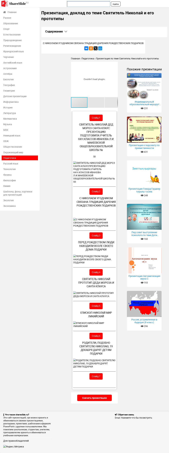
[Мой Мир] (100, 48)
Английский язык (12, 62)
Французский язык (13, 51)
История (8, 107)
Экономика (9, 205)
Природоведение (12, 40)
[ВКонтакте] (86, 48)
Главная (12, 12)
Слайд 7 (96, 376)
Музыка (7, 124)
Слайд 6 (96, 335)
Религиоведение (12, 45)
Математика (10, 118)
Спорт (6, 29)
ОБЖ (6, 141)
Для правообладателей (16, 440)
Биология (8, 79)
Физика (7, 174)
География (9, 85)
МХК (5, 129)
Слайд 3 (96, 235)
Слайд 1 (96, 117)
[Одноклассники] (91, 48)
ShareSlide (19, 3)
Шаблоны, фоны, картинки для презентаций (17, 193)
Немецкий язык (11, 135)
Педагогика (9, 157)
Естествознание (11, 34)
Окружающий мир (13, 152)
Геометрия (9, 90)
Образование (10, 23)
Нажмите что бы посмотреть (136, 417)
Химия (6, 185)
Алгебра (7, 73)
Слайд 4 (96, 272)
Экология (8, 200)
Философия (9, 180)
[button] (115, 64)
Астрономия (10, 68)
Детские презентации (15, 96)
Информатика (11, 101)
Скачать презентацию (94, 397)
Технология (9, 169)
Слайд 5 (96, 305)
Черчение (8, 57)
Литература (9, 113)
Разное (7, 17)
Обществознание (12, 146)
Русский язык (10, 163)
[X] (96, 48)
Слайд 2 (96, 191)
